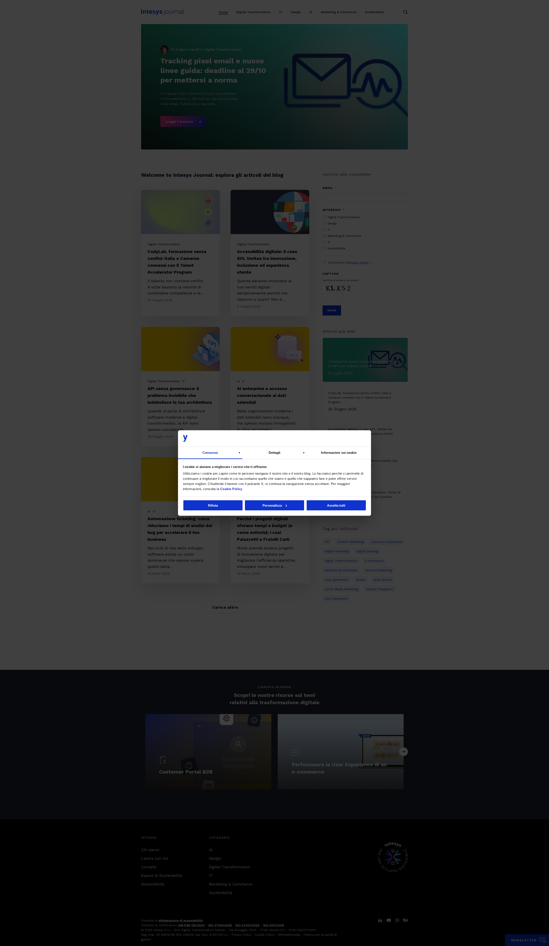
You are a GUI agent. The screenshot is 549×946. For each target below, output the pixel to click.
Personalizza (272, 505)
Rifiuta (213, 505)
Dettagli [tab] (275, 452)
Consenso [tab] (210, 452)
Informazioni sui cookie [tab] (338, 452)
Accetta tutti (336, 505)
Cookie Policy (231, 489)
